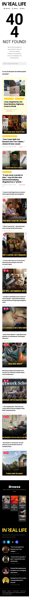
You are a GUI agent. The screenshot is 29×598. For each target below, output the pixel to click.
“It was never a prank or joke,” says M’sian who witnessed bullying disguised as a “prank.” (12, 178)
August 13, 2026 (7, 413)
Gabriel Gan (9, 111)
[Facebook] (4, 542)
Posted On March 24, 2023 (11, 109)
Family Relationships (9, 136)
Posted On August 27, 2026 (9, 184)
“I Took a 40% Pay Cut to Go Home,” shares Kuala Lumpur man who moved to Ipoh (14, 262)
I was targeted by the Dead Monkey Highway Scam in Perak (14, 104)
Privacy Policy (16, 591)
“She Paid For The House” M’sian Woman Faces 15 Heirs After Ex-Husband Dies (12, 444)
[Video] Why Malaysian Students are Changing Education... (18, 570)
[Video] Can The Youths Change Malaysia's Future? (18, 580)
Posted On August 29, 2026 (9, 146)
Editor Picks (9, 98)
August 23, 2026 (7, 230)
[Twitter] (8, 542)
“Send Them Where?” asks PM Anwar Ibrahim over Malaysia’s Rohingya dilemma (14, 336)
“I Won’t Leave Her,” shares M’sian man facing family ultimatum (13, 227)
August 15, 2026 (7, 377)
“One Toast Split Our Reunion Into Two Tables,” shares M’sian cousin (13, 141)
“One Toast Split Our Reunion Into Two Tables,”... (17, 549)
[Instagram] (16, 542)
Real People (19, 98)
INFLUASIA (9, 592)
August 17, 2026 (7, 341)
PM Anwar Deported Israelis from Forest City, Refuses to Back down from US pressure (13, 372)
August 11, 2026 (6, 449)
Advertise (4, 591)
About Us (9, 591)
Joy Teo (21, 146)
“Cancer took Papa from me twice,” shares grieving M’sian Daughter (14, 193)
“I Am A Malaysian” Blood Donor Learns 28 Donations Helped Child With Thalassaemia (13, 408)
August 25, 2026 (7, 196)
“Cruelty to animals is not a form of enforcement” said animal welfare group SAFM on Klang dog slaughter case (14, 299)
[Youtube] (12, 542)
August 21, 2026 (7, 267)
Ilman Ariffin (22, 184)
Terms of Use (23, 591)
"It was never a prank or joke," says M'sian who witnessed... (18, 559)
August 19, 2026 (7, 305)
